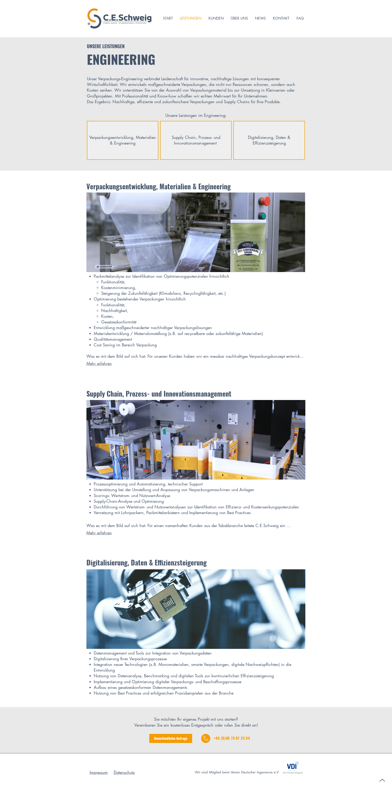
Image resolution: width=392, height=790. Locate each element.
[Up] (382, 780)
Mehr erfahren (99, 363)
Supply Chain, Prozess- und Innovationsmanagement (196, 140)
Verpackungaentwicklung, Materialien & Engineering (122, 140)
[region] (122, 140)
